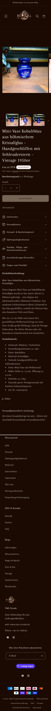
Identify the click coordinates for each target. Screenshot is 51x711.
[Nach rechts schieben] (48, 120)
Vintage (8, 573)
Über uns (9, 484)
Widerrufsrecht (42, 699)
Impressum (10, 477)
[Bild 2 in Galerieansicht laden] (25, 120)
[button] (6, 16)
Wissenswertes (12, 554)
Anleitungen (10, 547)
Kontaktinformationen (21, 708)
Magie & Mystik (12, 560)
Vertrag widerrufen (14, 490)
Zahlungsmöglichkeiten (16, 458)
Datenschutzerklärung (19, 703)
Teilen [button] (7, 398)
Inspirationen (11, 580)
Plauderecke (10, 586)
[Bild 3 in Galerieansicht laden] (39, 120)
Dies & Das (10, 567)
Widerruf (9, 465)
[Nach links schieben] (2, 120)
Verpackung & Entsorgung (17, 497)
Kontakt (8, 516)
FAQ (7, 529)
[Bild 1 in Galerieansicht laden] (12, 120)
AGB (7, 445)
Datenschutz (11, 471)
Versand (15, 171)
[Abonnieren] (41, 655)
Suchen (8, 522)
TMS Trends (13, 699)
